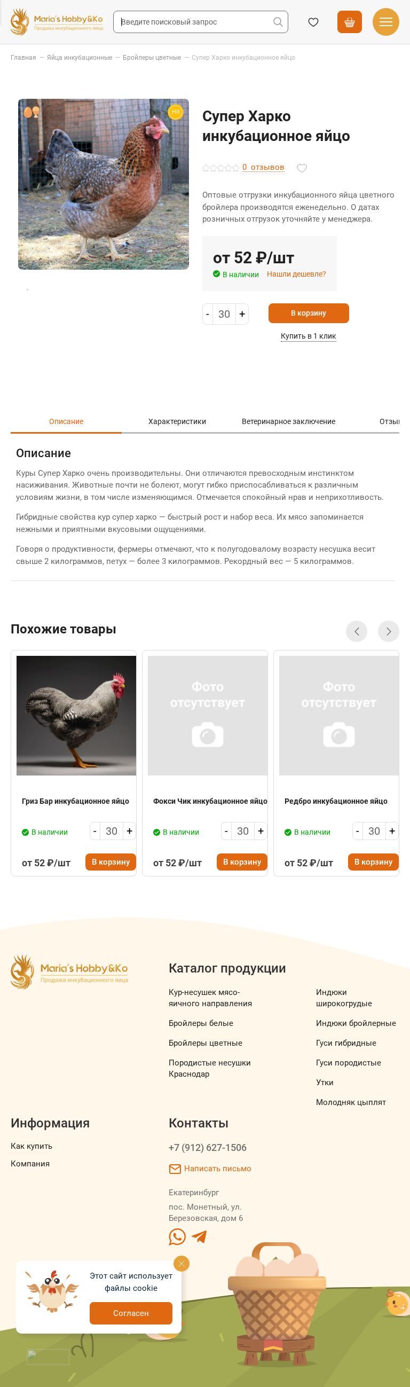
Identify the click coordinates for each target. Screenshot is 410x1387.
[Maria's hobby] (57, 22)
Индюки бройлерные (356, 1023)
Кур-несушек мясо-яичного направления (210, 998)
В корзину (308, 313)
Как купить (31, 1146)
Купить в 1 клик (308, 336)
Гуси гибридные (346, 1043)
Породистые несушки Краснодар (210, 1068)
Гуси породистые (348, 1063)
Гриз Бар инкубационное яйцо (75, 801)
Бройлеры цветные (205, 1043)
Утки (325, 1082)
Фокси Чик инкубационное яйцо (210, 801)
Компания (30, 1164)
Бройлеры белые (201, 1023)
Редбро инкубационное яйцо (336, 801)
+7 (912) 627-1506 (208, 1147)
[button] (356, 631)
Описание (66, 421)
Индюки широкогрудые (344, 998)
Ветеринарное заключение (288, 421)
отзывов (263, 167)
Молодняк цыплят (351, 1102)
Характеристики (177, 421)
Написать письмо (217, 1168)
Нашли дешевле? (296, 274)
